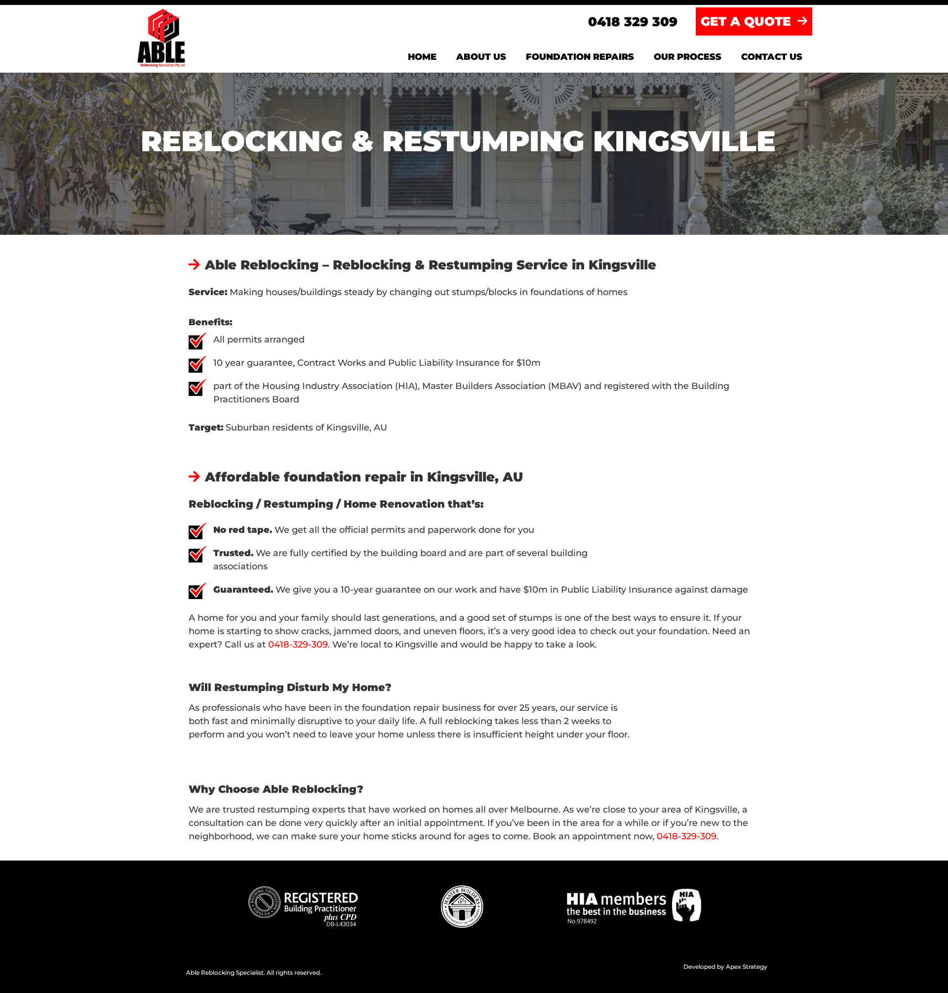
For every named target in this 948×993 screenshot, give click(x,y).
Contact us (771, 56)
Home (422, 56)
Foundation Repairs (580, 56)
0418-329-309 (298, 644)
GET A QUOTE (748, 21)
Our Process (687, 56)
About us (481, 56)
